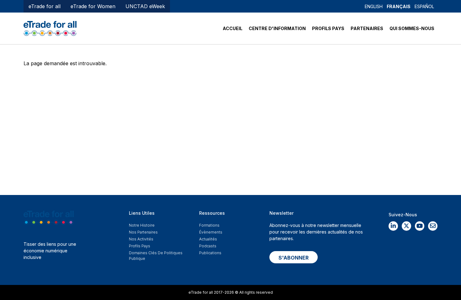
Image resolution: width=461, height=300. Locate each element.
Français (399, 6)
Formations (209, 225)
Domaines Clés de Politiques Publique (156, 255)
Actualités (208, 239)
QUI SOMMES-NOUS (411, 28)
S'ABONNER (293, 258)
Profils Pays (139, 246)
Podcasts (207, 246)
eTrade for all (45, 6)
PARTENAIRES (367, 28)
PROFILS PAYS (328, 28)
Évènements (210, 232)
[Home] (50, 28)
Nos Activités (141, 239)
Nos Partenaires (143, 232)
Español (424, 6)
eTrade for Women (93, 6)
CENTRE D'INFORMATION (277, 28)
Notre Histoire (142, 225)
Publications (210, 252)
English (374, 6)
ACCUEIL (232, 28)
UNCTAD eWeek (145, 6)
